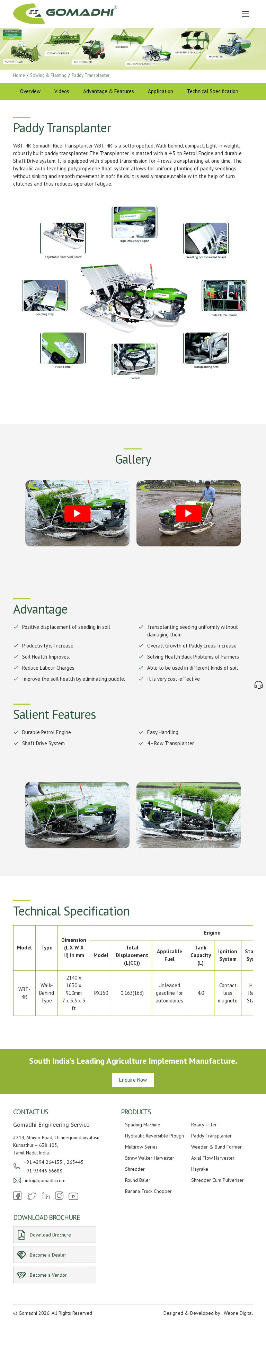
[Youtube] (73, 1199)
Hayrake (199, 1169)
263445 (75, 1162)
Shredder (135, 1169)
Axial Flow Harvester (212, 1158)
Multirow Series (141, 1147)
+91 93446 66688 (43, 1171)
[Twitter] (31, 1199)
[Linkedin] (46, 1198)
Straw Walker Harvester (149, 1158)
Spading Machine (142, 1125)
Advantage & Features (108, 91)
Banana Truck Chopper (148, 1191)
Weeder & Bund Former (216, 1147)
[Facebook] (17, 1198)
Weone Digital (238, 1313)
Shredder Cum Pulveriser (217, 1180)
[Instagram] (59, 1198)
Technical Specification (212, 91)
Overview (30, 91)
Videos (61, 91)
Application (160, 91)
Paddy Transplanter (211, 1136)
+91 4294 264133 (43, 1162)
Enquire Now (133, 1080)
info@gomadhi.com (45, 1180)
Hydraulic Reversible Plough (154, 1136)
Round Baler (137, 1180)
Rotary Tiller (204, 1125)
